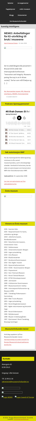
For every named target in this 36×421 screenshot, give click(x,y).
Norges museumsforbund (12, 2)
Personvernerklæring (21, 419)
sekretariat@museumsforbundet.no (15, 381)
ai (5, 91)
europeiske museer (14, 91)
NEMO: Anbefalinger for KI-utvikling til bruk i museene (17, 36)
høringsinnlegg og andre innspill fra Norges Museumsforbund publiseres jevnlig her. (16, 342)
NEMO (15, 94)
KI (22, 91)
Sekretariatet (12, 97)
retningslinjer (23, 94)
